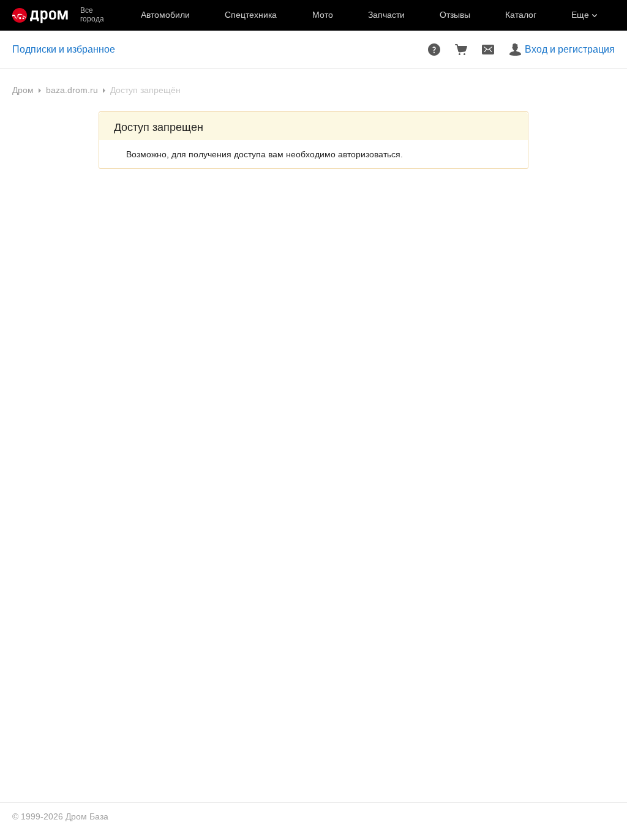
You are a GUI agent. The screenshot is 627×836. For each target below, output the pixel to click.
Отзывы (455, 15)
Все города (92, 15)
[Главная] (40, 15)
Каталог (520, 15)
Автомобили (165, 15)
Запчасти (386, 15)
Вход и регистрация (570, 49)
